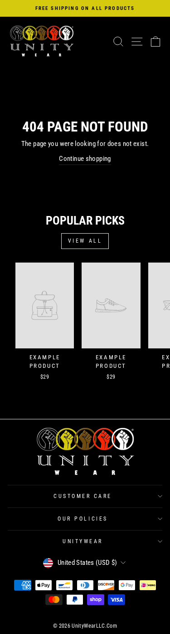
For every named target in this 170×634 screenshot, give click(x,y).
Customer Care (82, 496)
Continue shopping (85, 159)
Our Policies (82, 519)
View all (85, 241)
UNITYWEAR (83, 541)
